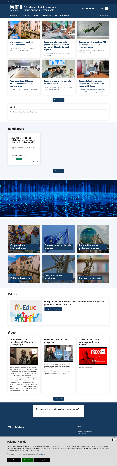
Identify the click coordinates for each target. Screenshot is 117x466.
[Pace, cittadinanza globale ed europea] (93, 239)
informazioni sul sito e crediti (84, 431)
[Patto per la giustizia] (93, 269)
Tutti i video (26, 112)
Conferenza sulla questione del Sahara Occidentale (21, 342)
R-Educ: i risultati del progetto (55, 340)
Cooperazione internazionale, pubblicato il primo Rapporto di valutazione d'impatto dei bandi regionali (56, 46)
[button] (107, 8)
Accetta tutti (27, 460)
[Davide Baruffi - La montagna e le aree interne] (93, 356)
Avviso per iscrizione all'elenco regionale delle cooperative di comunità (23, 140)
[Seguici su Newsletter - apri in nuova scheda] (92, 8)
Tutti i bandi (33, 112)
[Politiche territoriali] (24, 269)
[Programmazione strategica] (58, 269)
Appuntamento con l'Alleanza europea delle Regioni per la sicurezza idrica (21, 83)
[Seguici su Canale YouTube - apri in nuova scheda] (86, 8)
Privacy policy (41, 454)
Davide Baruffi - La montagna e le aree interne (89, 342)
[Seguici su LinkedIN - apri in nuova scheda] (89, 8)
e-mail (82, 433)
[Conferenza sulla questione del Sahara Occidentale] (24, 356)
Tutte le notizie (58, 100)
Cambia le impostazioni (41, 460)
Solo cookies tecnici (14, 460)
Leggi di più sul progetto (53, 309)
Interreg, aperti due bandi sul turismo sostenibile (21, 43)
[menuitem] (102, 16)
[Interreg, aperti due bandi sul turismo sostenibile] (24, 30)
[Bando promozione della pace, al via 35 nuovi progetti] (58, 69)
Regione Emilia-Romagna (14, 2)
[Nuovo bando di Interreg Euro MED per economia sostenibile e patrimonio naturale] (93, 30)
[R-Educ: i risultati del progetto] (58, 353)
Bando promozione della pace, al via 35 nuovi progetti (58, 82)
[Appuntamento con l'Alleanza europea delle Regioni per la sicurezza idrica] (24, 69)
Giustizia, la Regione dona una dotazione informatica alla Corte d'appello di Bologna (91, 83)
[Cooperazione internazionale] (24, 239)
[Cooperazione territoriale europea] (58, 239)
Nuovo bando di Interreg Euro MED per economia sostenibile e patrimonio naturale (92, 44)
